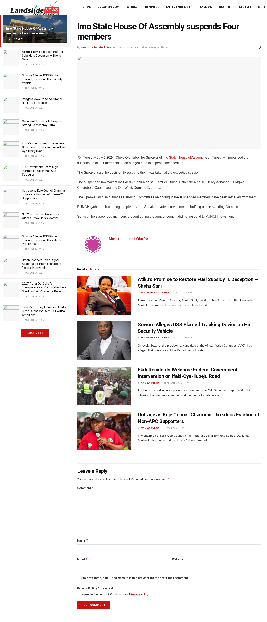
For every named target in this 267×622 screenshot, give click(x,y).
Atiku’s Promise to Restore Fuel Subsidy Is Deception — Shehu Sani (42, 55)
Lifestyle (244, 7)
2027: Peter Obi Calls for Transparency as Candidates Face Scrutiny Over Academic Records (44, 287)
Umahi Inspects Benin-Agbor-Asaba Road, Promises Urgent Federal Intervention (41, 263)
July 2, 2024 (125, 47)
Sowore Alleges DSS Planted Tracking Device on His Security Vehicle (42, 79)
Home (86, 7)
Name (82, 540)
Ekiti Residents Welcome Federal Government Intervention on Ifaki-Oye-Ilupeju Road (44, 147)
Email (82, 559)
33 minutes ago (183, 292)
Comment (85, 488)
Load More (35, 333)
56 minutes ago (172, 382)
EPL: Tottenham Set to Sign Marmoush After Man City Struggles (40, 170)
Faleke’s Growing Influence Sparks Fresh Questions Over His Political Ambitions (44, 311)
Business (152, 7)
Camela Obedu (150, 382)
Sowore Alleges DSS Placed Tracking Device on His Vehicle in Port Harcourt (43, 240)
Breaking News (109, 7)
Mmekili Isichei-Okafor (96, 47)
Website (177, 559)
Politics (163, 47)
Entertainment (178, 7)
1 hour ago (170, 428)
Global (133, 7)
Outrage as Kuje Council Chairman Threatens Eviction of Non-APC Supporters (44, 194)
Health (224, 7)
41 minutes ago (183, 337)
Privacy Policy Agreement (96, 588)
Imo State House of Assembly (184, 157)
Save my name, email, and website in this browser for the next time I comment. (135, 578)
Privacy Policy (139, 594)
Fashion (206, 7)
